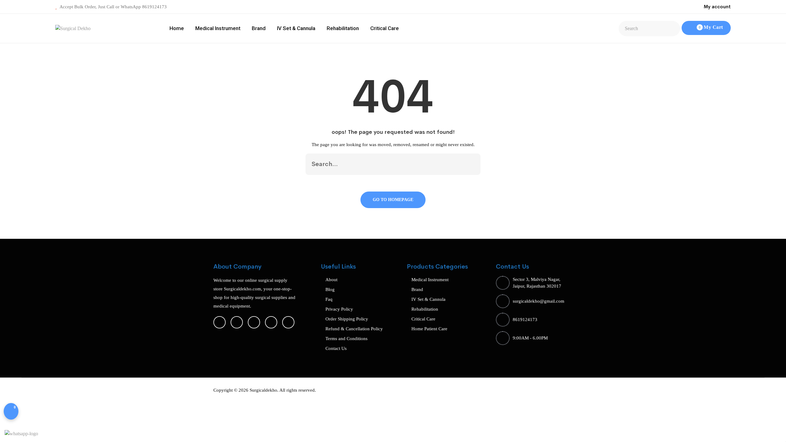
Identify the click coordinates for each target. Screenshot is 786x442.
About (331, 279)
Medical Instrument (217, 28)
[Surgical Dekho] (73, 28)
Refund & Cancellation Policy (354, 328)
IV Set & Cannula (296, 28)
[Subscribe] (469, 164)
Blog (330, 289)
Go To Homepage (393, 199)
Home (176, 28)
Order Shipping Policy (346, 318)
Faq (329, 299)
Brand (259, 28)
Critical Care (384, 28)
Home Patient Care (429, 328)
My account (717, 7)
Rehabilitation (343, 28)
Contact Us (336, 348)
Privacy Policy (339, 309)
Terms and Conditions (346, 338)
